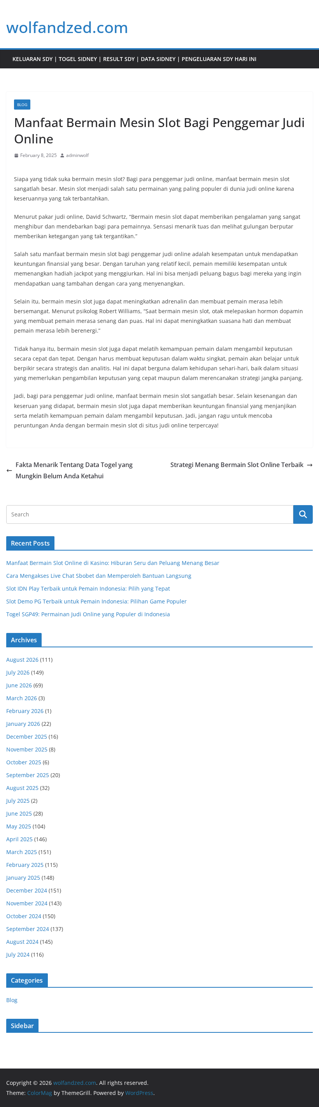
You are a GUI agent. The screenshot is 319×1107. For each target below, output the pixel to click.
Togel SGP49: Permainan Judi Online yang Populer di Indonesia (88, 614)
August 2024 (22, 941)
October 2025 (23, 762)
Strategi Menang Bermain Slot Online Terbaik (236, 464)
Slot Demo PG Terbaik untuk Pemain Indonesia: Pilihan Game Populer (96, 601)
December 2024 (26, 890)
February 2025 (25, 864)
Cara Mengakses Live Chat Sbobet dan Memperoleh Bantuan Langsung (98, 575)
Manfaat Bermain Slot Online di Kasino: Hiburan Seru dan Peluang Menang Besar (112, 563)
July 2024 (18, 954)
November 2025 (26, 749)
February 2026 (25, 711)
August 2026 (22, 659)
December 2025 (26, 736)
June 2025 (19, 813)
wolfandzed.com (67, 27)
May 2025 (18, 826)
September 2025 (27, 775)
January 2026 (23, 723)
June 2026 (19, 685)
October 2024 (23, 916)
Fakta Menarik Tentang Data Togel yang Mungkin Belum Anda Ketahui (74, 470)
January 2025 (23, 877)
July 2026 (18, 672)
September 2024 (27, 929)
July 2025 (18, 800)
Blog (22, 104)
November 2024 (26, 903)
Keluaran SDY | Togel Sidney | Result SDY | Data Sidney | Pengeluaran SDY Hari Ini (134, 59)
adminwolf (77, 155)
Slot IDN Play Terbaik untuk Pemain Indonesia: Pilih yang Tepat (88, 588)
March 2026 (21, 698)
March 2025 (21, 852)
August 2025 (22, 787)
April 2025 (19, 839)
